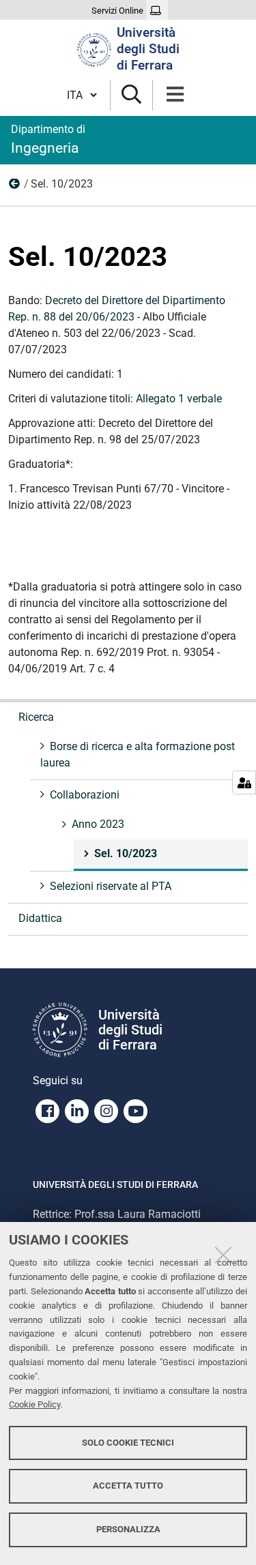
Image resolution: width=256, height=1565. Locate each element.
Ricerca (36, 717)
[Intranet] (157, 11)
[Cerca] (131, 95)
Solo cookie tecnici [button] (128, 1442)
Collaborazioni (84, 794)
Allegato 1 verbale (179, 398)
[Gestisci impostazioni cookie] (244, 782)
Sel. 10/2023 (125, 853)
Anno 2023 (15, 187)
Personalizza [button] (128, 1529)
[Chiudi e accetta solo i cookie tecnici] (223, 1255)
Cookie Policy (34, 1404)
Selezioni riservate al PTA (110, 886)
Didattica (40, 918)
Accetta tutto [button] (128, 1485)
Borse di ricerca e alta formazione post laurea (137, 754)
